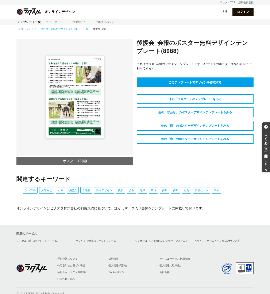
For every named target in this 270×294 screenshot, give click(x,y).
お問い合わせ (105, 22)
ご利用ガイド (80, 22)
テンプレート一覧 (29, 22)
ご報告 (86, 190)
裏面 (216, 190)
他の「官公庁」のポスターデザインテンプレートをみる (195, 112)
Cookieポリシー (117, 272)
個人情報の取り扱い (170, 265)
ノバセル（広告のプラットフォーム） (37, 240)
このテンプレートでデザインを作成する (195, 82)
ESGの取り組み (66, 279)
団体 (60, 190)
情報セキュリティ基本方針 (72, 272)
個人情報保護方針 (118, 265)
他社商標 (164, 272)
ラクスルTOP (227, 2)
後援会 (73, 190)
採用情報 (113, 258)
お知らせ (46, 190)
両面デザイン (104, 190)
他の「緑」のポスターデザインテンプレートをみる (195, 125)
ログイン (243, 12)
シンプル (30, 190)
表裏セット (201, 190)
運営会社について (67, 258)
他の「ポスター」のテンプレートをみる (195, 99)
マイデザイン (54, 22)
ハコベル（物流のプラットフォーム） (97, 240)
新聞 (164, 190)
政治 (153, 190)
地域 (142, 190)
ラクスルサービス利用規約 (174, 258)
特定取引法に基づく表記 (71, 265)
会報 (131, 190)
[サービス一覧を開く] (225, 11)
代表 (120, 190)
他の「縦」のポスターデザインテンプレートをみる (195, 139)
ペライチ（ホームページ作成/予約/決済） (218, 240)
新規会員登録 (246, 2)
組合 (186, 190)
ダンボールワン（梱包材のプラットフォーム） (161, 240)
